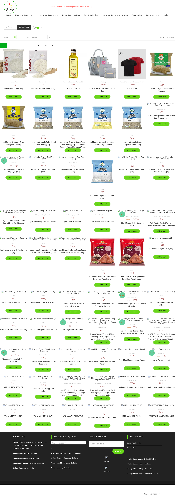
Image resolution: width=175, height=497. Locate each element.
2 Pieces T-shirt (132, 88)
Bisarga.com (32, 453)
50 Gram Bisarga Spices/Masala (43, 222)
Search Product (97, 437)
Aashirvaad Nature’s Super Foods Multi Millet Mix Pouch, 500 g (72, 251)
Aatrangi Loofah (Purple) (73, 330)
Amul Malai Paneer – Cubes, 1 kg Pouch (102, 362)
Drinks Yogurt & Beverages (161, 216)
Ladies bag (102, 82)
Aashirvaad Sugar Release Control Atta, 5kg (132, 305)
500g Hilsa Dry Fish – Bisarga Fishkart (132, 224)
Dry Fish (127, 216)
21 (46, 45)
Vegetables (76, 215)
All (173, 37)
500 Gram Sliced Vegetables (102, 222)
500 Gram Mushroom (72, 222)
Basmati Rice (14, 82)
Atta (161, 82)
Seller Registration (134, 443)
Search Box (24, 27)
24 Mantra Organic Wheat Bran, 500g (132, 170)
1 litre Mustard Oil (73, 88)
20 (39, 45)
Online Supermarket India (23, 468)
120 (169, 37)
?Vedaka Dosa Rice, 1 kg (13, 88)
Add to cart (13, 97)
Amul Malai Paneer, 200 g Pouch (132, 360)
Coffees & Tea (132, 380)
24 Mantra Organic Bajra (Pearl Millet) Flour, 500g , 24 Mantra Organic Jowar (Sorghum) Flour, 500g (72, 146)
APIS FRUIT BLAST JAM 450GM (161, 416)
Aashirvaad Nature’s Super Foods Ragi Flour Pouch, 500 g (131, 278)
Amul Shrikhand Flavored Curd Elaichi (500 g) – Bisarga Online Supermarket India (102, 392)
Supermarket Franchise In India (26, 458)
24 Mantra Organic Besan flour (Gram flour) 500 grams (102, 143)
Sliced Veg (98, 215)
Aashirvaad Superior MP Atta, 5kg (43, 330)
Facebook (106, 472)
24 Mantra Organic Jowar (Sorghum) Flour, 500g (132, 143)
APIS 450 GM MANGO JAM (43, 416)
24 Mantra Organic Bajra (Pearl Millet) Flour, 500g (43, 143)
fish (132, 216)
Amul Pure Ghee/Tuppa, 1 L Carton (43, 390)
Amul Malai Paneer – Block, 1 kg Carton (73, 362)
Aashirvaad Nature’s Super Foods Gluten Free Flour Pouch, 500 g (43, 251)
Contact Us (19, 437)
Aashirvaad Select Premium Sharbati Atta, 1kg (72, 305)
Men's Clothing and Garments (129, 82)
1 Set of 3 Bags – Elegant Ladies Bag (102, 90)
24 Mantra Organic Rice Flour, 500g (73, 170)
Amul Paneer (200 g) (161, 360)
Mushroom (68, 215)
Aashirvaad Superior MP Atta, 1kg (13, 330)
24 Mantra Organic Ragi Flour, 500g (43, 170)
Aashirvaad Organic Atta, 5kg (43, 302)
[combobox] (68, 442)
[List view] (20, 37)
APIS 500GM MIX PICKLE (131, 416)
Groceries (72, 82)
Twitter (106, 461)
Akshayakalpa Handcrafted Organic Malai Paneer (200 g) (132, 332)
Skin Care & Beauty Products (73, 323)
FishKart (136, 216)
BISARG (66, 453)
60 (166, 37)
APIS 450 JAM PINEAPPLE (73, 416)
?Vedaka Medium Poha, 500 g (43, 88)
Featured (65, 82)
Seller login (131, 447)
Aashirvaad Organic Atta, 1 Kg (161, 249)
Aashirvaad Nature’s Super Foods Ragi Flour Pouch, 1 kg (102, 278)
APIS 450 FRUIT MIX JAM (13, 416)
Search (118, 451)
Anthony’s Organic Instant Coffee (132, 387)
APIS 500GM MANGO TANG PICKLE (102, 417)
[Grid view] (15, 37)
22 (53, 45)
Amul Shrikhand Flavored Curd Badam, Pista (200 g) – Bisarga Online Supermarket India (72, 392)
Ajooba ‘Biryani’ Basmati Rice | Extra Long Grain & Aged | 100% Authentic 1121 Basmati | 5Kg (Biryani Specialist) (102, 338)
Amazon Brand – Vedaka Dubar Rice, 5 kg (43, 362)
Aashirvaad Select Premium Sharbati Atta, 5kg (102, 305)
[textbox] (68, 443)
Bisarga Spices (40, 215)
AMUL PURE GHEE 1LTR (13, 387)
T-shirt (142, 82)
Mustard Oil (79, 82)
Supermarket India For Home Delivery (28, 463)
